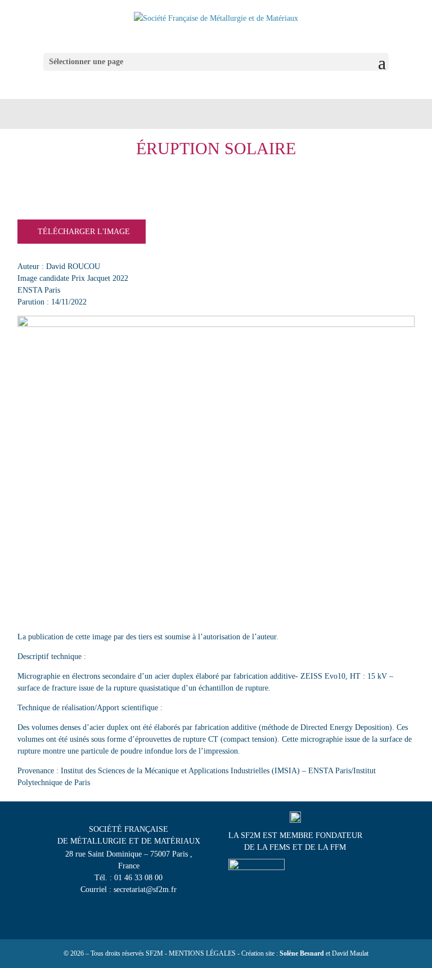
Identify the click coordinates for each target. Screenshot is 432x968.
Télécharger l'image (84, 231)
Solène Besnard (302, 953)
